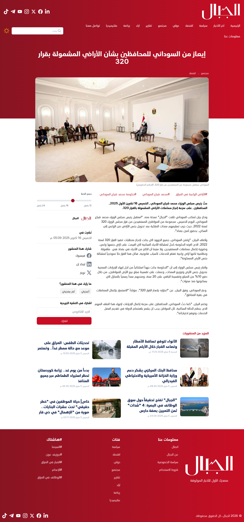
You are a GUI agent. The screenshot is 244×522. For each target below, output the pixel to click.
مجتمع (162, 25)
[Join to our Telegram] (13, 11)
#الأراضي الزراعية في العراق (191, 194)
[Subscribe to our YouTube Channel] (20, 12)
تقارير (149, 25)
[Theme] (6, 31)
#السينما (57, 447)
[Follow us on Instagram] (26, 11)
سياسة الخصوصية (167, 462)
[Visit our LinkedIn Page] (47, 11)
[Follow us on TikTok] (6, 11)
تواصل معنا (93, 25)
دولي (176, 25)
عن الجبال (172, 454)
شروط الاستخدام (168, 470)
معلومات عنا (232, 36)
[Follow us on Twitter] (33, 11)
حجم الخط (86, 193)
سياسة (203, 25)
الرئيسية (235, 25)
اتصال (175, 447)
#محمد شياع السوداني (156, 194)
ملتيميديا (111, 25)
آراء (138, 25)
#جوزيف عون (54, 454)
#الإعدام (57, 470)
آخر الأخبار (219, 25)
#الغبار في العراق (51, 462)
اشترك (64, 321)
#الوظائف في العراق (49, 477)
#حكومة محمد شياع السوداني (118, 194)
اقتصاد (189, 25)
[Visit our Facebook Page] (40, 11)
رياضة (126, 25)
